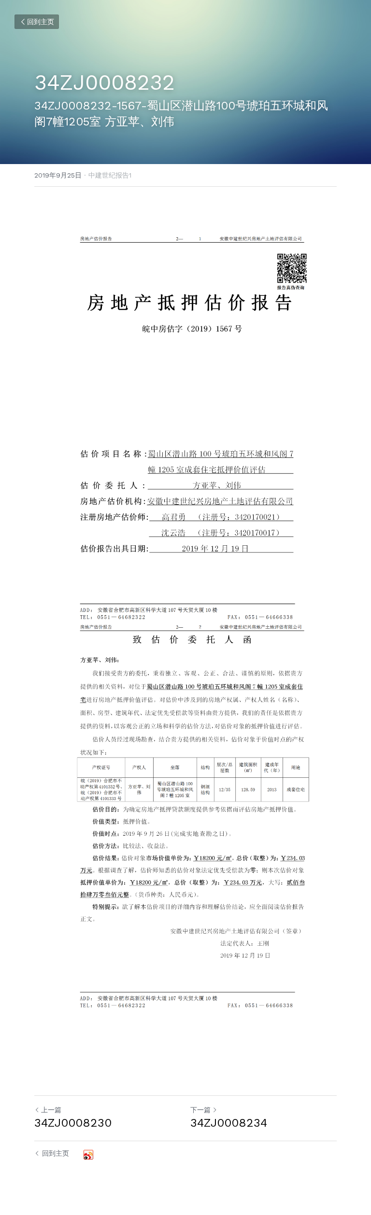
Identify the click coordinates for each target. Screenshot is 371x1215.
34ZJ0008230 (73, 1123)
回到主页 (40, 22)
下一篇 (200, 1110)
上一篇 (51, 1110)
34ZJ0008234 (228, 1123)
